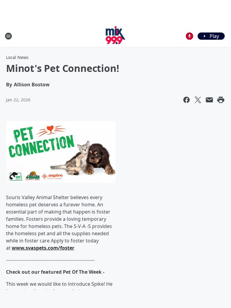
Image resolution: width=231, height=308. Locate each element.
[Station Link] (116, 36)
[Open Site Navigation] (8, 36)
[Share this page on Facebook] (186, 100)
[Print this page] (221, 100)
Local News (17, 57)
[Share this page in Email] (209, 100)
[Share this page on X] (198, 100)
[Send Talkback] (189, 36)
